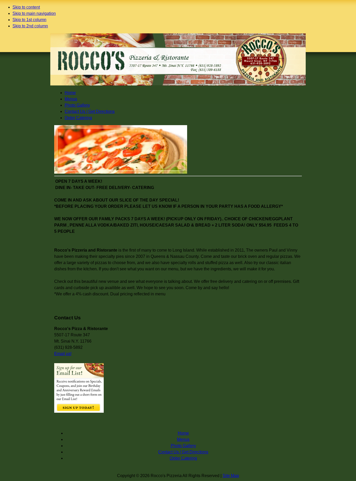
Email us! (62, 353)
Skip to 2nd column (30, 26)
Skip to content (26, 7)
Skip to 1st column (29, 19)
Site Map (231, 475)
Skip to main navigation (34, 13)
